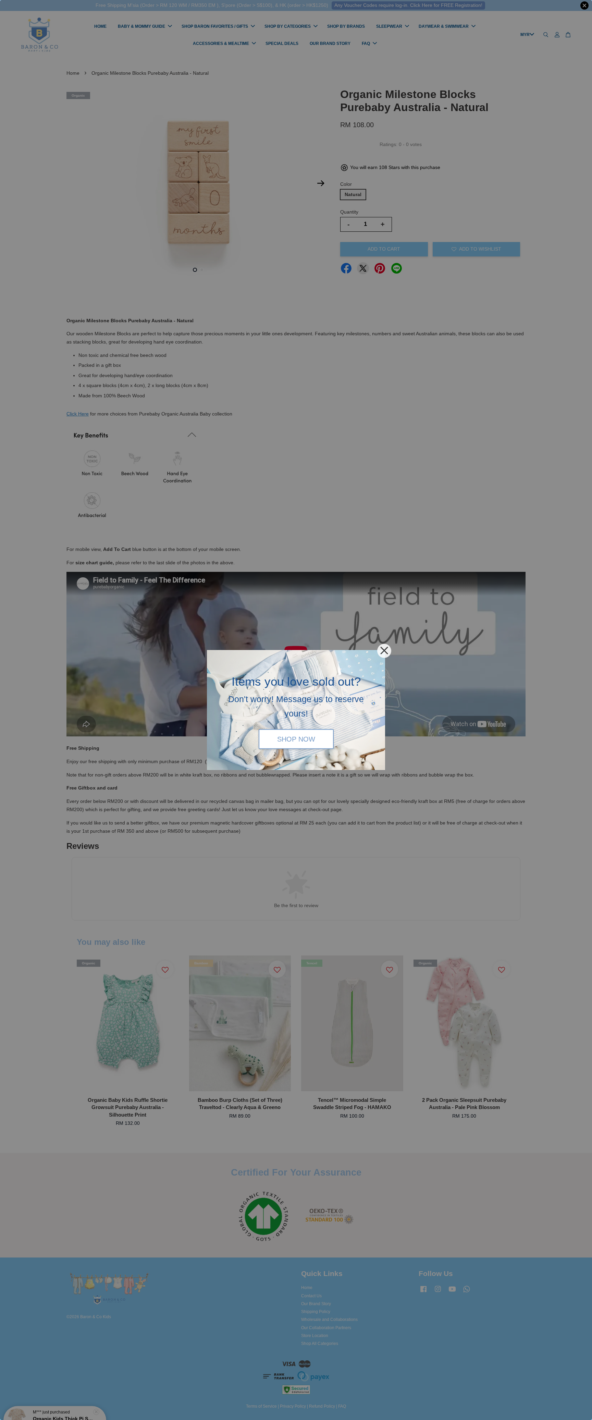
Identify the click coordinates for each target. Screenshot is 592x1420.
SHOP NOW (296, 739)
